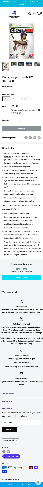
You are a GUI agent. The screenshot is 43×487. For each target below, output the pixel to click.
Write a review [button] (21, 277)
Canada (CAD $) (9, 440)
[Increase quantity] (25, 120)
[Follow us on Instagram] (8, 451)
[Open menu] (3, 14)
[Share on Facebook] (26, 137)
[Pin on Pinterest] (30, 137)
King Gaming (7, 86)
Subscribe (10, 429)
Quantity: (5, 120)
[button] (21, 484)
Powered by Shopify (8, 482)
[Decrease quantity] (13, 120)
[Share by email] (39, 137)
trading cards (25, 167)
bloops (29, 184)
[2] (20, 208)
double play (10, 201)
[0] (38, 13)
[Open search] (29, 13)
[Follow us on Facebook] (4, 451)
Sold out (21, 128)
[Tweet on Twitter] (34, 137)
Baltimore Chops (20, 184)
